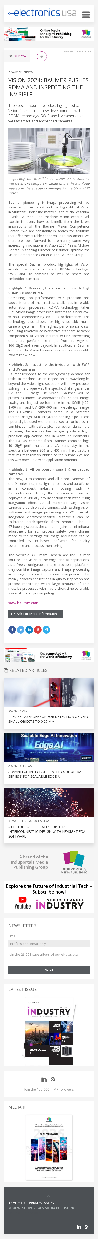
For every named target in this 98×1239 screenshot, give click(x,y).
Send (49, 970)
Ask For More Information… (37, 613)
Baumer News (20, 71)
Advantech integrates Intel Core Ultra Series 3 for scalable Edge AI (44, 774)
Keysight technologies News (28, 821)
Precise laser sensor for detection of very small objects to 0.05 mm (48, 719)
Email (13, 936)
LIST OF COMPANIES (24, 1212)
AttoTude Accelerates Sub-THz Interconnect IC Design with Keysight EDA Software (46, 831)
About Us (16, 1203)
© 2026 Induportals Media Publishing (41, 1208)
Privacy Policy (41, 1203)
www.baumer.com (23, 602)
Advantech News (20, 765)
